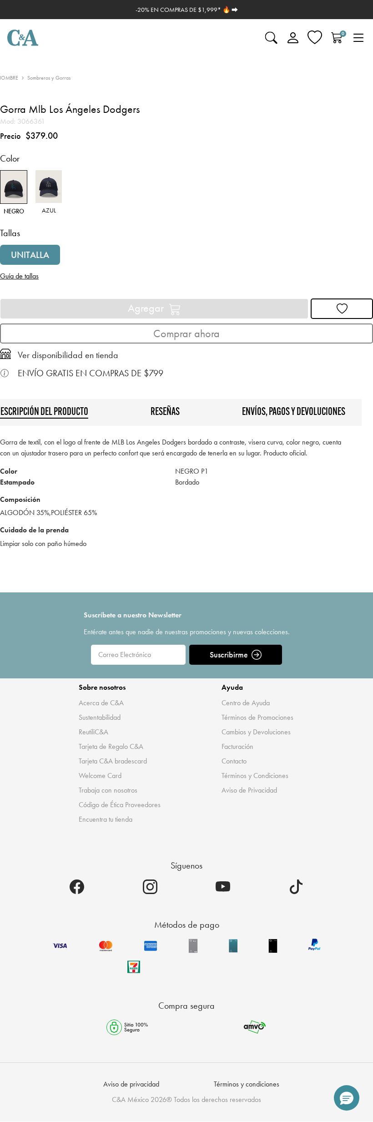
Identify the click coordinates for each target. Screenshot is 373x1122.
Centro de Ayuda (246, 703)
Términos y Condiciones (255, 775)
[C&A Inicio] (22, 37)
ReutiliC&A (93, 732)
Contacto (234, 761)
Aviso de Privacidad (249, 790)
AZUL (49, 209)
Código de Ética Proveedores (120, 804)
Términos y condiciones (246, 1084)
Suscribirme (229, 654)
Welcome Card (100, 775)
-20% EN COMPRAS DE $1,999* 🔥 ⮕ (187, 9)
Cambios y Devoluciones (256, 732)
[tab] (165, 412)
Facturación (237, 746)
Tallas (10, 233)
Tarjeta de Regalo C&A (111, 746)
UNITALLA (30, 255)
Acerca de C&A (101, 703)
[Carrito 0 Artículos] (336, 37)
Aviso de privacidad (131, 1084)
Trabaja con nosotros (108, 790)
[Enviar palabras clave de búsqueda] (271, 38)
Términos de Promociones (257, 717)
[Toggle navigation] (358, 37)
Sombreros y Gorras (49, 77)
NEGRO (14, 210)
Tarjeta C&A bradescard (113, 761)
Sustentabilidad (100, 717)
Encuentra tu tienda (105, 819)
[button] (346, 1098)
